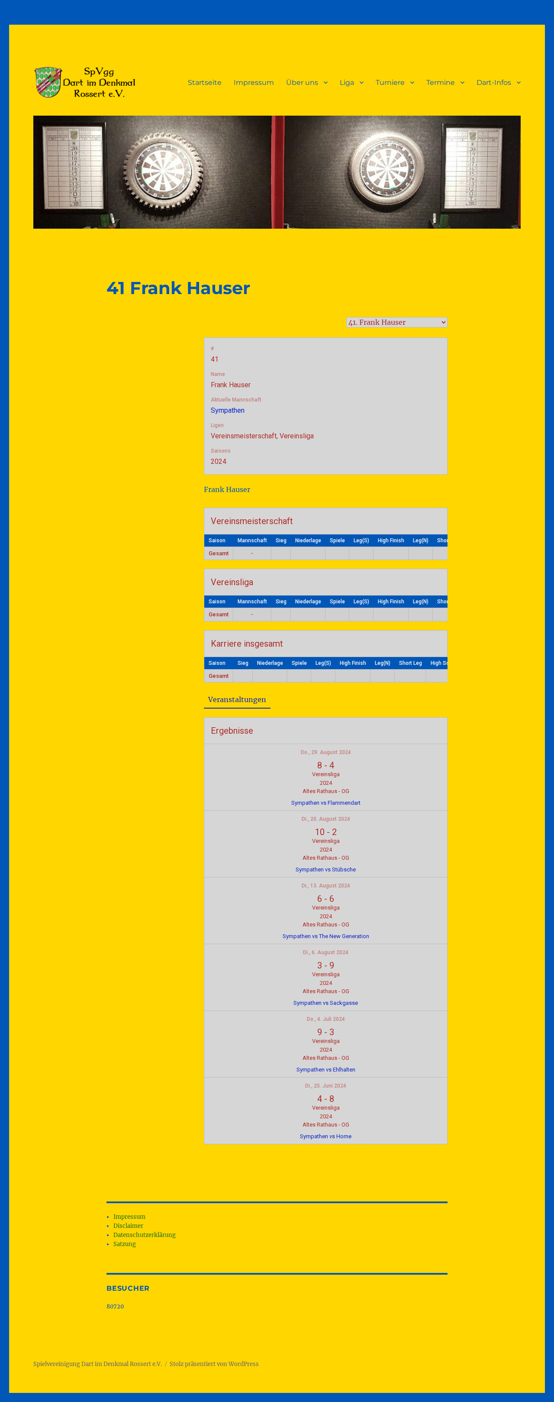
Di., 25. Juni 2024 (325, 1086)
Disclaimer (128, 1226)
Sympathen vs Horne (325, 1136)
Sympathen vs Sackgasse (325, 1003)
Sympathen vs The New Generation (326, 936)
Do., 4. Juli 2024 (326, 1019)
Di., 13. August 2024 (326, 886)
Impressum (254, 82)
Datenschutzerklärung (144, 1235)
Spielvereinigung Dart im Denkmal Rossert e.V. (97, 1364)
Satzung (124, 1244)
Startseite (205, 82)
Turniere (390, 82)
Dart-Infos (494, 82)
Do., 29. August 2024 (326, 752)
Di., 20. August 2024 (326, 819)
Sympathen (228, 410)
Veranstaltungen (237, 699)
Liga (347, 82)
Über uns (302, 82)
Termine (440, 82)
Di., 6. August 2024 (325, 952)
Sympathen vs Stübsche (326, 869)
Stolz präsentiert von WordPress (214, 1364)
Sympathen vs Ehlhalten (325, 1069)
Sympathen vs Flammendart (326, 803)
